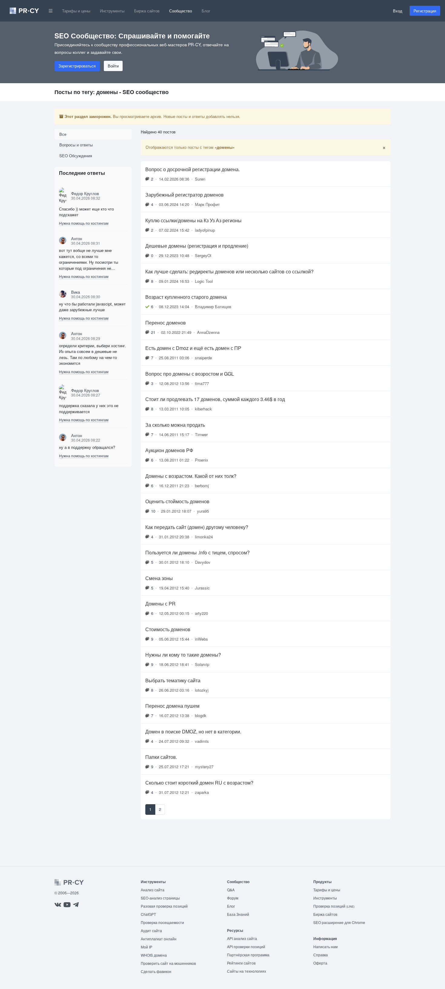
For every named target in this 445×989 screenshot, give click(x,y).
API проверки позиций (246, 946)
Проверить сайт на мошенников (168, 963)
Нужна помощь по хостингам (83, 223)
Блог (206, 11)
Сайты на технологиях (246, 971)
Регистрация (425, 11)
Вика (75, 292)
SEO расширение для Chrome (339, 922)
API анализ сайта (242, 938)
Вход (397, 11)
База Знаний (238, 914)
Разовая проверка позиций (164, 906)
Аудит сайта (151, 930)
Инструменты (112, 11)
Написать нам (325, 946)
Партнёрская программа (248, 954)
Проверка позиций (333, 906)
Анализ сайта (152, 889)
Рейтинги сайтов (241, 962)
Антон (76, 238)
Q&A (231, 889)
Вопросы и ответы (76, 145)
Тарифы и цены (76, 11)
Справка (320, 954)
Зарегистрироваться (77, 66)
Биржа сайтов (147, 11)
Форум (232, 897)
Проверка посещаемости (162, 922)
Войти (113, 66)
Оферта (320, 962)
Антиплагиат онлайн (158, 938)
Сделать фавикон (156, 971)
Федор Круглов (85, 193)
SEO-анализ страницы (160, 897)
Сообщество (180, 11)
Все (62, 134)
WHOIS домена (154, 955)
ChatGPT (148, 914)
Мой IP (146, 946)
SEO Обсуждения (75, 155)
